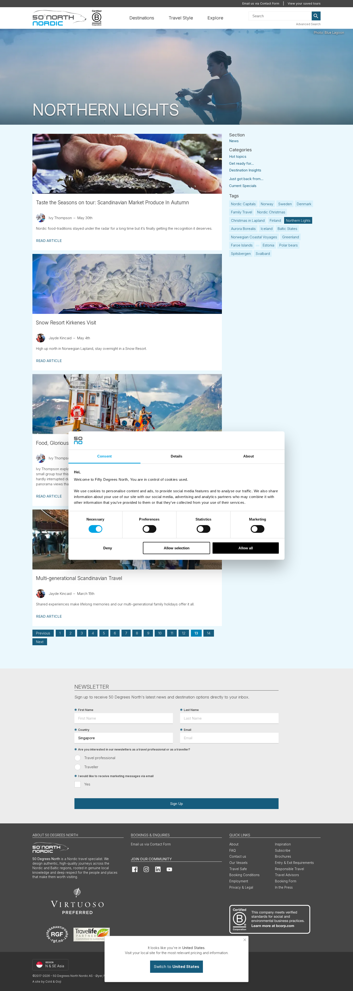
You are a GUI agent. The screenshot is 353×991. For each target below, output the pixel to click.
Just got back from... (246, 178)
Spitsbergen (241, 253)
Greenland (290, 237)
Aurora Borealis (243, 228)
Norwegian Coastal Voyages (254, 237)
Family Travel (241, 212)
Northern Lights (298, 220)
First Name (85, 710)
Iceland (267, 228)
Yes (87, 784)
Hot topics (237, 156)
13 (196, 633)
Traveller (91, 767)
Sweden (285, 204)
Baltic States (287, 228)
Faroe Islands (242, 245)
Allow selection (176, 548)
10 (160, 633)
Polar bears (288, 245)
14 (208, 633)
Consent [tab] (104, 456)
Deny (107, 548)
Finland (275, 220)
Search (316, 16)
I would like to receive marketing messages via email (115, 776)
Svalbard (263, 253)
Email (187, 730)
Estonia (268, 245)
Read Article (49, 240)
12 (183, 633)
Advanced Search (308, 24)
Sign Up (176, 803)
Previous (43, 633)
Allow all (245, 548)
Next (39, 641)
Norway (267, 204)
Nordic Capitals (243, 204)
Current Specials (242, 185)
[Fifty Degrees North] (59, 18)
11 (172, 633)
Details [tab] (177, 456)
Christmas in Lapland (248, 220)
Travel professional (99, 758)
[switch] (149, 529)
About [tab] (248, 456)
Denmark (304, 204)
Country (83, 730)
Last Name (191, 710)
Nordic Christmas (271, 212)
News (234, 140)
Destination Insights (245, 170)
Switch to (176, 966)
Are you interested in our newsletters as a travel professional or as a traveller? (134, 749)
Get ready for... (241, 163)
